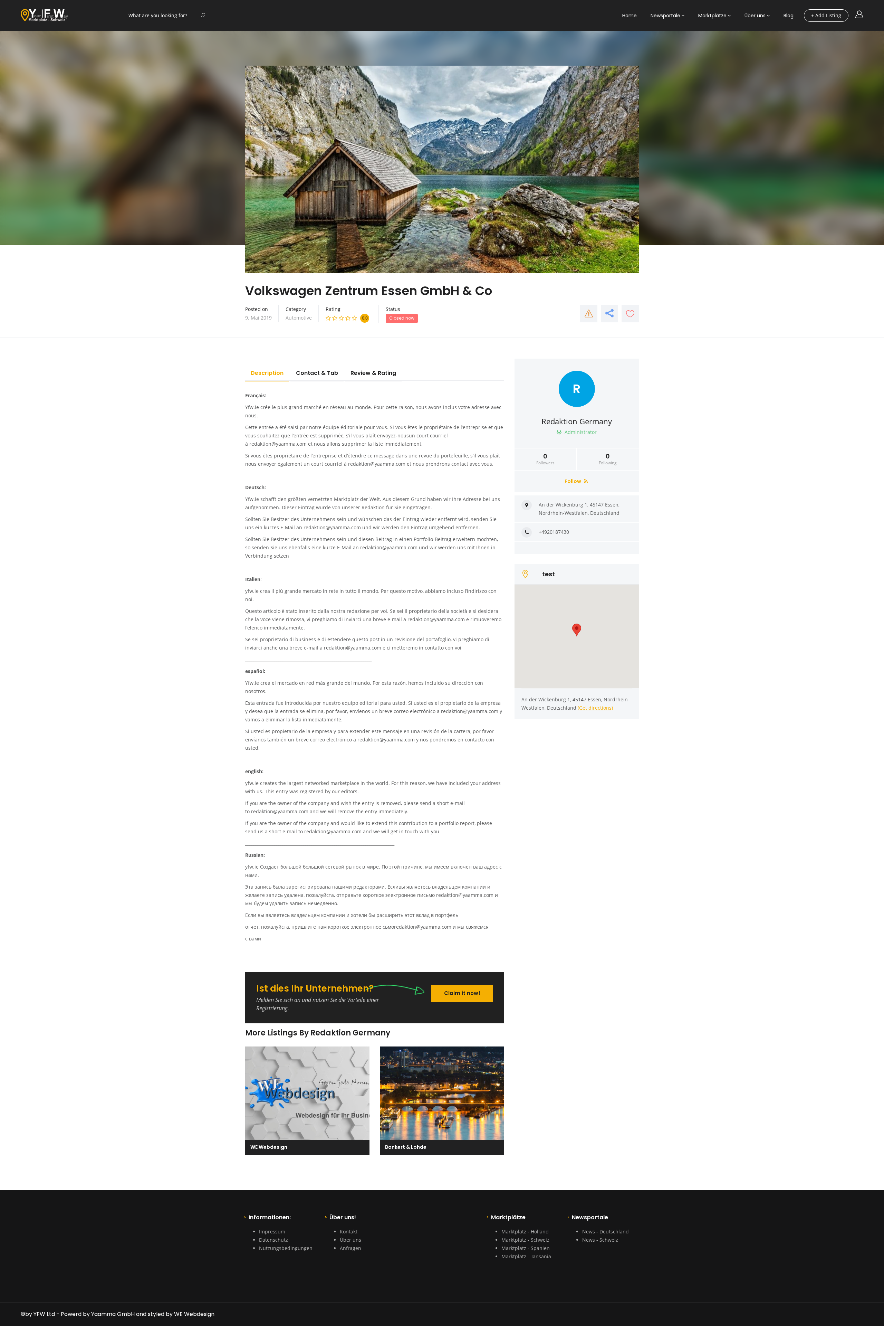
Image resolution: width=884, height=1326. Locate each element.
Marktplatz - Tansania (526, 1256)
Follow (573, 481)
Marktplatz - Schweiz (525, 1240)
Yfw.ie (252, 407)
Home (629, 15)
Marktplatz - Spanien (525, 1248)
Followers (545, 459)
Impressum (272, 1231)
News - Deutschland (605, 1231)
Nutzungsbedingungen (286, 1248)
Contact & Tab (317, 373)
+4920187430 (554, 532)
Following (608, 459)
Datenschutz (273, 1240)
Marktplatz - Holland (525, 1231)
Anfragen (350, 1248)
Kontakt (348, 1231)
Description (267, 373)
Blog (789, 15)
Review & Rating (373, 373)
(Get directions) (595, 707)
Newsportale (665, 15)
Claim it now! (462, 993)
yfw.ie (252, 591)
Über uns (755, 15)
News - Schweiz (600, 1240)
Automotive (299, 317)
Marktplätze (712, 15)
